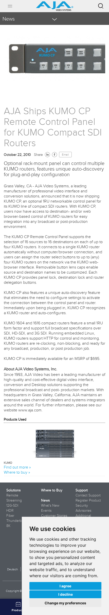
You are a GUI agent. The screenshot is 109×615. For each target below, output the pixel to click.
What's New (50, 505)
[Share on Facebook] (54, 154)
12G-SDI (12, 505)
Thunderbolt (15, 520)
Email (65, 155)
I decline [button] (65, 594)
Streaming (14, 500)
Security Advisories (83, 508)
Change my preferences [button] (65, 603)
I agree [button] (65, 586)
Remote (12, 495)
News (45, 500)
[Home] (54, 4)
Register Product (88, 500)
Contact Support (88, 495)
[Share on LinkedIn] (47, 154)
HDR (9, 510)
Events (46, 510)
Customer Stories (54, 515)
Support (82, 490)
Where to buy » (17, 472)
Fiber (10, 515)
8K (8, 525)
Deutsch (12, 569)
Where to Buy (51, 490)
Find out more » (17, 467)
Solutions (13, 490)
